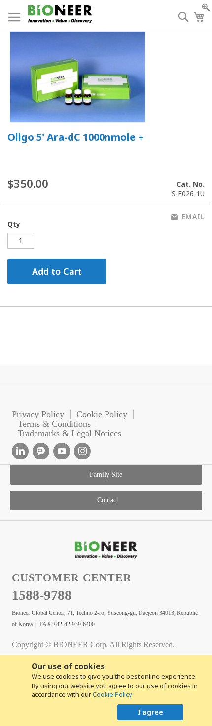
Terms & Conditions (54, 424)
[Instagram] (82, 451)
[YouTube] (61, 451)
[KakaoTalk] (41, 451)
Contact (107, 500)
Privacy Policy (38, 414)
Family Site (106, 474)
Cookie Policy (112, 694)
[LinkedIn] (20, 451)
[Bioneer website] (59, 14)
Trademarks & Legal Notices (69, 433)
